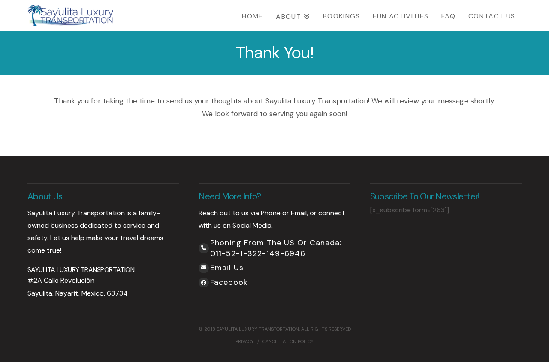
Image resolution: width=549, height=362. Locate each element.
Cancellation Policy (288, 341)
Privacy (244, 341)
